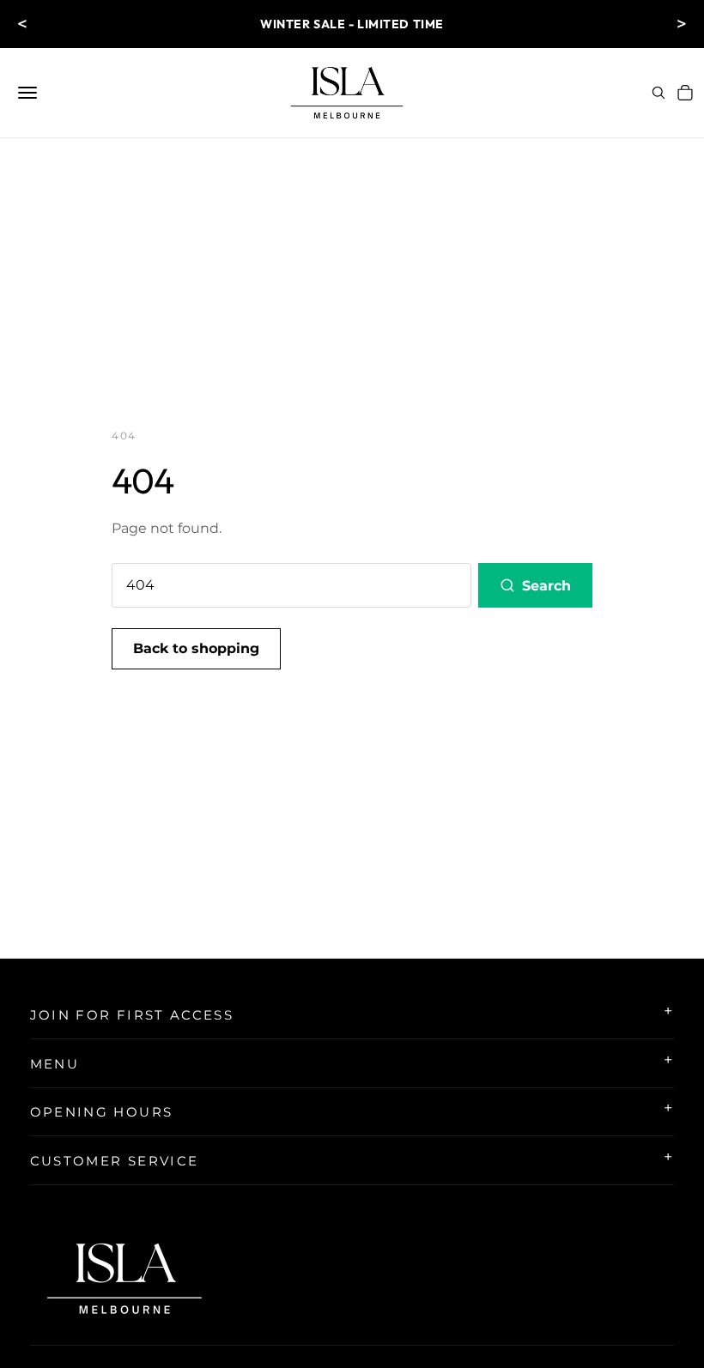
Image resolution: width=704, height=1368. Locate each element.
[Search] (658, 92)
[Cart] (685, 92)
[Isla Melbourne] (347, 92)
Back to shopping (196, 648)
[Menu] (27, 93)
